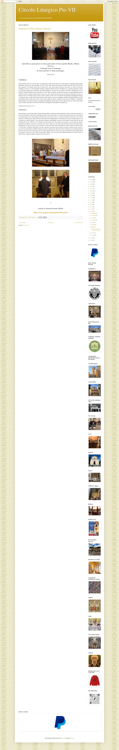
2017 (91, 200)
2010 (91, 240)
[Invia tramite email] (39, 217)
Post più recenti (22, 222)
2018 (91, 197)
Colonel (63, 738)
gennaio (93, 235)
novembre (93, 215)
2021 (91, 191)
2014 (91, 206)
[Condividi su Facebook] (44, 217)
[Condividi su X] (42, 217)
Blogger (72, 738)
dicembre (93, 213)
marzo (92, 233)
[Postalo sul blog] (41, 217)
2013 (91, 209)
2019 (91, 195)
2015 (91, 204)
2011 (91, 238)
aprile (92, 226)
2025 (91, 181)
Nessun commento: (32, 217)
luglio (92, 222)
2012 (91, 211)
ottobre (93, 217)
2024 (91, 184)
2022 (91, 188)
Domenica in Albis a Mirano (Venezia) (35, 28)
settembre (93, 220)
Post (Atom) (26, 225)
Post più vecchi (79, 222)
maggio (93, 224)
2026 (91, 179)
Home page (50, 222)
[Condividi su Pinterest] (46, 217)
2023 (91, 186)
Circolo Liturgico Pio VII (47, 9)
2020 (91, 193)
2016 (91, 202)
